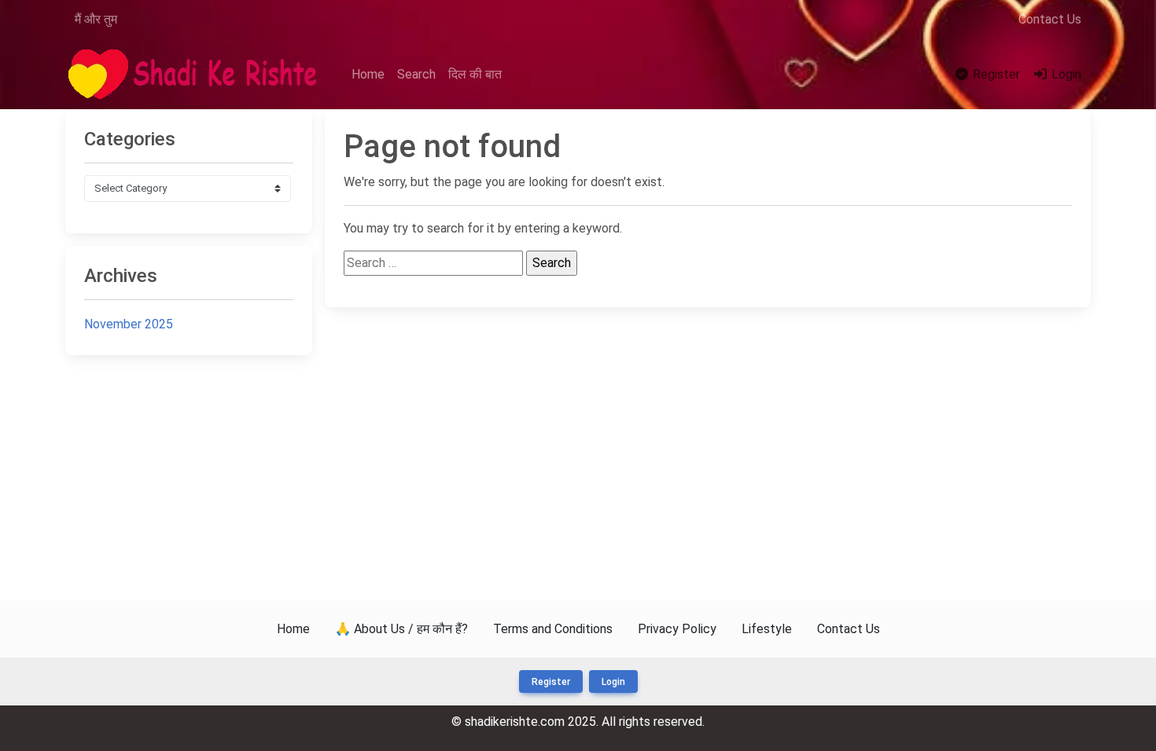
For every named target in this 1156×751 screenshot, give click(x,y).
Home (368, 74)
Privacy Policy (677, 628)
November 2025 (128, 324)
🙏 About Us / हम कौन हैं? (401, 628)
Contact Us (1049, 19)
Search (416, 74)
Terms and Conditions (553, 628)
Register (995, 74)
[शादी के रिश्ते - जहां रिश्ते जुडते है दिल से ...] (197, 75)
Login (1064, 74)
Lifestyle (767, 628)
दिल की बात (475, 74)
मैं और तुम (96, 19)
